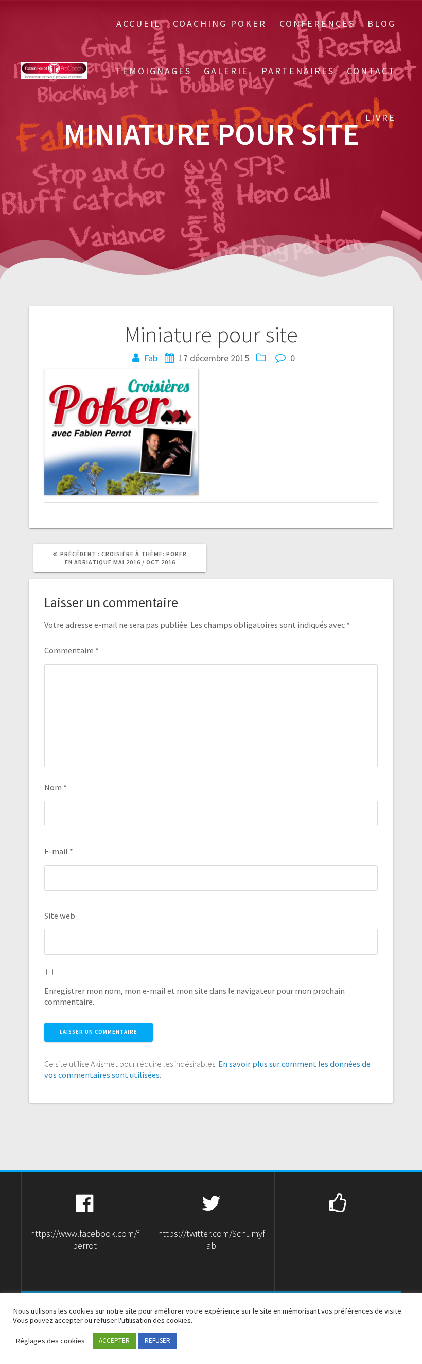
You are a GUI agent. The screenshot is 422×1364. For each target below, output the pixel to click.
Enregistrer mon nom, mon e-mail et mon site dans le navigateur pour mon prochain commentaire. (194, 996)
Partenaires (298, 71)
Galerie (226, 71)
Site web (59, 915)
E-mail (58, 851)
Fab (150, 358)
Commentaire (71, 650)
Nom (55, 787)
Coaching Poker (220, 23)
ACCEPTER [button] (114, 1340)
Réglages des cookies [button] (50, 1340)
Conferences (317, 23)
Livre (380, 118)
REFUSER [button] (157, 1340)
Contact (371, 71)
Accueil (138, 23)
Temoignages (153, 71)
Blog (381, 23)
